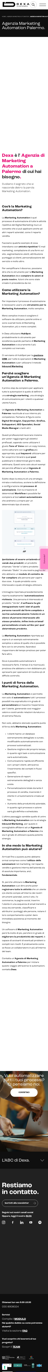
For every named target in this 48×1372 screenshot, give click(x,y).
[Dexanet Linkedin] (21, 1223)
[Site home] (16, 4)
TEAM (16, 1347)
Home (4, 16)
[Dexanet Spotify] (39, 1223)
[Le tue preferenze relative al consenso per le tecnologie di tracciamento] (4, 1367)
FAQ (24, 1331)
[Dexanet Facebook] (12, 1223)
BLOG (29, 1216)
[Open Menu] (42, 4)
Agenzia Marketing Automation (18, 16)
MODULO (20, 1319)
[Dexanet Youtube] (30, 1223)
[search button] (33, 5)
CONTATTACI (12, 50)
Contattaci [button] (24, 1092)
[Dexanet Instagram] (3, 1223)
